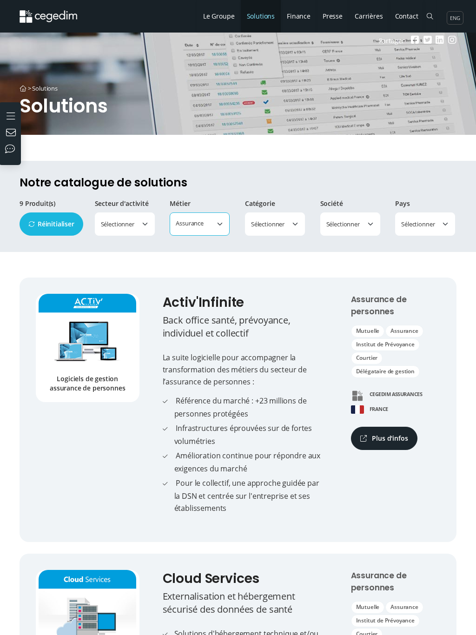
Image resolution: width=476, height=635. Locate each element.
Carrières (369, 16)
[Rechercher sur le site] (430, 16)
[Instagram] (451, 40)
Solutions (261, 16)
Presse (333, 16)
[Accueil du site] (55, 11)
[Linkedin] (438, 40)
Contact (406, 16)
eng (455, 17)
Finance (299, 16)
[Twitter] (426, 40)
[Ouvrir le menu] (12, 115)
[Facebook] (414, 40)
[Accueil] (23, 88)
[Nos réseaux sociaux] (12, 150)
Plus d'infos (389, 438)
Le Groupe (219, 16)
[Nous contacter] (12, 133)
